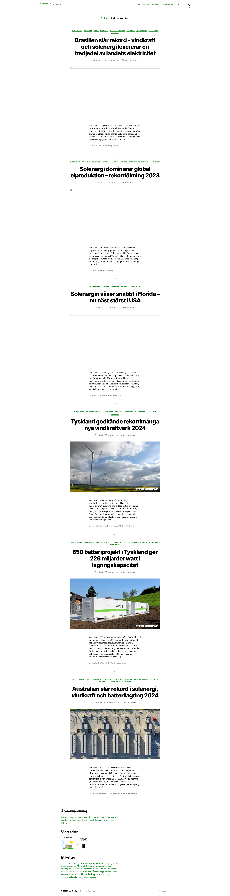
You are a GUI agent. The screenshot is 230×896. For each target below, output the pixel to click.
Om (178, 5)
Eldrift (115, 864)
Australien (94, 793)
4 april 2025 (113, 307)
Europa (110, 866)
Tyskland (116, 526)
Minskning (69, 871)
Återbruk (80, 877)
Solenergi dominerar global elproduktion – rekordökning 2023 (115, 172)
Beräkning (105, 542)
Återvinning (86, 877)
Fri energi (88, 30)
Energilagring (135, 542)
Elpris (110, 793)
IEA (81, 868)
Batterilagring (76, 542)
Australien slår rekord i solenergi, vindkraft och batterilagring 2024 (115, 692)
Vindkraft (115, 33)
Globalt (93, 270)
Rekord (104, 395)
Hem (139, 5)
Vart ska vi (155, 5)
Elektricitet (77, 30)
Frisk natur (103, 162)
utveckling (63, 877)
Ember (100, 146)
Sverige (71, 875)
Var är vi (146, 5)
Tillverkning (141, 30)
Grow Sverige (72, 891)
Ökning (99, 395)
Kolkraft (63, 871)
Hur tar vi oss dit (167, 5)
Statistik (133, 162)
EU (106, 866)
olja (81, 871)
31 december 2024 (113, 702)
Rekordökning (107, 146)
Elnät (125, 542)
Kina (101, 868)
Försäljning (76, 868)
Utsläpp (103, 875)
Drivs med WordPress (88, 891)
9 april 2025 (113, 182)
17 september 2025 (113, 60)
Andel (62, 864)
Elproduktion (117, 793)
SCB (89, 872)
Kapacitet (104, 30)
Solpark (114, 871)
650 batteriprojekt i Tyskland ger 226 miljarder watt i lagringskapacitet (115, 558)
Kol (105, 869)
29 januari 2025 (113, 435)
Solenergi (130, 30)
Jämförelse (87, 869)
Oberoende (119, 412)
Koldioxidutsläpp (117, 30)
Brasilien (94, 146)
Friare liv (99, 412)
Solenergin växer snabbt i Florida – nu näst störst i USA (115, 297)
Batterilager (76, 864)
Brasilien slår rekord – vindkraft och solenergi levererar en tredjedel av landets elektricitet (115, 47)
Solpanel (108, 872)
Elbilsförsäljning (106, 864)
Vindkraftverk (130, 526)
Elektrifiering (70, 866)
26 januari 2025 (113, 572)
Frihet (96, 30)
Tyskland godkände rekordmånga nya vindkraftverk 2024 (115, 424)
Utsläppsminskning (111, 875)
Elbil (98, 863)
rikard (99, 60)
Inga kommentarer (131, 60)
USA (119, 395)
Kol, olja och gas (141, 679)
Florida (93, 395)
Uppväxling (153, 30)
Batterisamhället (91, 542)
